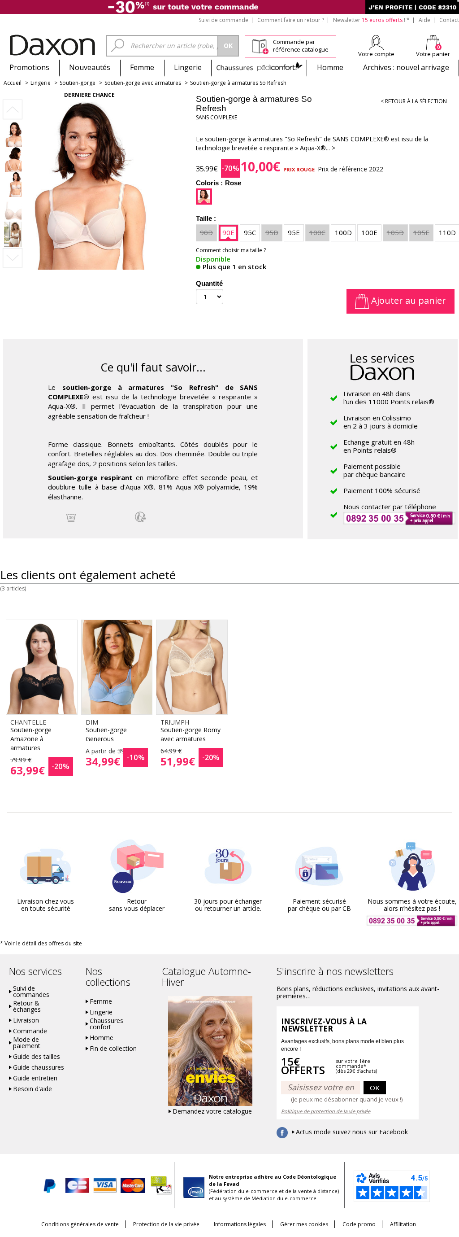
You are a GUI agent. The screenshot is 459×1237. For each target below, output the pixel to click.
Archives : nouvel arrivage (406, 67)
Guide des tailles (36, 1056)
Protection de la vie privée (166, 1224)
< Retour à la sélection (414, 101)
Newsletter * (371, 20)
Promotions (29, 67)
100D (343, 232)
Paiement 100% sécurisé (381, 490)
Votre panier (433, 54)
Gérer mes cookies (304, 1224)
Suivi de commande (223, 20)
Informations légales (240, 1224)
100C (317, 232)
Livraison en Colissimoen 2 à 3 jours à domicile (380, 421)
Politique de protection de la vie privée (325, 1111)
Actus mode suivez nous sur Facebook (352, 1132)
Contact (449, 20)
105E (421, 232)
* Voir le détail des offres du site (41, 943)
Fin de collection (113, 1048)
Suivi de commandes (31, 991)
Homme (330, 67)
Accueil (13, 83)
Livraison (26, 1020)
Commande (30, 1031)
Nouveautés (89, 67)
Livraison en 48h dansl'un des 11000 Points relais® (388, 397)
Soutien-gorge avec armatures (142, 83)
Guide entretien (35, 1078)
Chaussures (259, 67)
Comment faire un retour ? (290, 20)
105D (395, 232)
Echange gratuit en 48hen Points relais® (379, 446)
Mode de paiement (26, 1042)
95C (250, 232)
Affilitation (403, 1224)
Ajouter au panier (407, 300)
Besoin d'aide (32, 1089)
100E (369, 232)
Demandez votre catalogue (212, 1111)
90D (206, 232)
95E (294, 232)
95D (271, 232)
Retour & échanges (27, 1006)
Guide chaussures (38, 1067)
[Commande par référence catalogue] (260, 45)
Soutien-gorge (77, 83)
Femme (142, 67)
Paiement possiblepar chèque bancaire (374, 470)
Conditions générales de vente (80, 1224)
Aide (424, 20)
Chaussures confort (106, 1024)
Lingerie (188, 67)
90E (228, 232)
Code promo (359, 1224)
